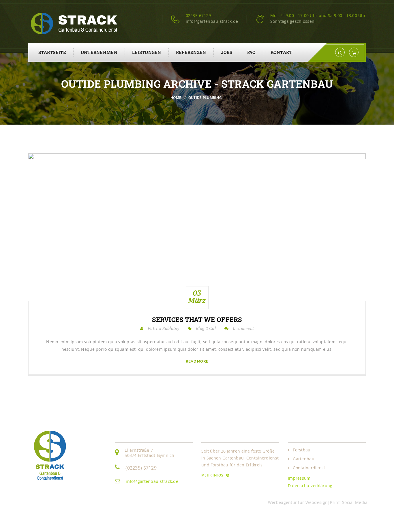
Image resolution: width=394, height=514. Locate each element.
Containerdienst (309, 468)
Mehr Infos (212, 475)
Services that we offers (197, 320)
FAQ (251, 52)
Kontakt (281, 52)
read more (197, 361)
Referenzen (191, 52)
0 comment (243, 328)
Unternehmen (99, 52)
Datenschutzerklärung (310, 485)
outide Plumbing (205, 97)
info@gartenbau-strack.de (152, 481)
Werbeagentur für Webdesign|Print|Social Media (319, 502)
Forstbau (301, 450)
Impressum (299, 478)
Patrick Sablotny (163, 328)
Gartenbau (303, 459)
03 (197, 296)
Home (175, 97)
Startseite (52, 52)
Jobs (226, 52)
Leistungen (146, 52)
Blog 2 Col (206, 328)
